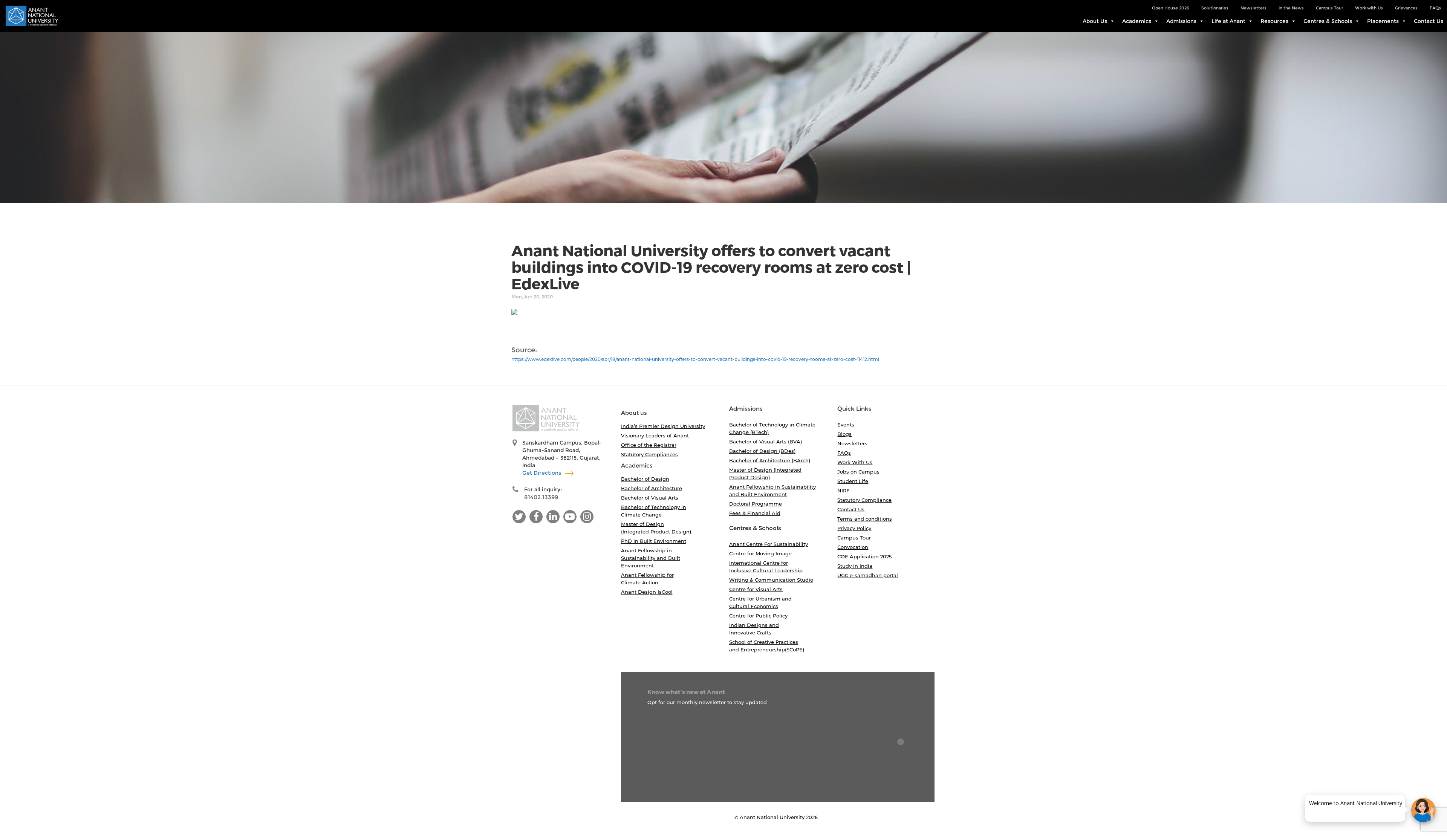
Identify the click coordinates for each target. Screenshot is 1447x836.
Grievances (1406, 8)
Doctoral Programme (755, 504)
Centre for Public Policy (758, 616)
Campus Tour (1329, 8)
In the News (1291, 8)
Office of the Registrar (648, 445)
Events (845, 425)
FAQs (1435, 8)
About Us (1095, 21)
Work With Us (854, 462)
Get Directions (542, 472)
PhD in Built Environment (653, 541)
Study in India (854, 566)
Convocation (852, 547)
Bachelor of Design (645, 479)
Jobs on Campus (858, 472)
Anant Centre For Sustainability (768, 544)
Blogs (844, 434)
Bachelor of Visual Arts (649, 498)
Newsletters (1254, 8)
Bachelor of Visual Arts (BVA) (765, 442)
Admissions (1181, 21)
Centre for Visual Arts (756, 589)
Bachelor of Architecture (651, 488)
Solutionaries (1214, 8)
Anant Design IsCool (647, 592)
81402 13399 (541, 497)
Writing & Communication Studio (771, 580)
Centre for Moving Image (760, 553)
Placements (1383, 21)
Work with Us (1369, 8)
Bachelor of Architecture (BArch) (769, 460)
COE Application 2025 (864, 556)
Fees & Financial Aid (754, 513)
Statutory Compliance (864, 500)
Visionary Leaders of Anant (655, 436)
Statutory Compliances (649, 454)
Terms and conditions (864, 519)
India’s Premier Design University (663, 426)
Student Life (852, 481)
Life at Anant (1228, 21)
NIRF (843, 491)
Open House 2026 (1170, 8)
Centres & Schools (1327, 21)
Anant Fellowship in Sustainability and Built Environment (650, 558)
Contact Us (1428, 21)
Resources (1274, 21)
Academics (1136, 21)
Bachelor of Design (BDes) (762, 451)
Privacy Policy (854, 528)
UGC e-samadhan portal (867, 575)
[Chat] (1423, 810)
